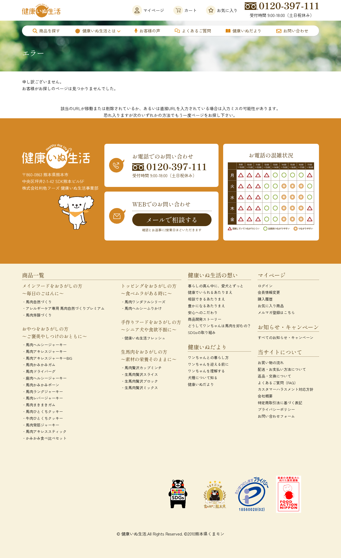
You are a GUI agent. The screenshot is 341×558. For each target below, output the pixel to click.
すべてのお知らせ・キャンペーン (285, 337)
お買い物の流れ (271, 362)
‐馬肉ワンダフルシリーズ (143, 302)
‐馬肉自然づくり (37, 302)
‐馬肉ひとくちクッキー (42, 411)
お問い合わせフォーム (276, 416)
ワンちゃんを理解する (206, 371)
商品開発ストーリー (204, 319)
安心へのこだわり (203, 312)
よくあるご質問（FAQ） (278, 382)
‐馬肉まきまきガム (38, 404)
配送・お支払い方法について (282, 369)
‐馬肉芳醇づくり (37, 315)
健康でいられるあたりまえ (210, 292)
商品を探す (49, 31)
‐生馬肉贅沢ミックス (139, 387)
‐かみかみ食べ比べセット (44, 438)
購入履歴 (265, 299)
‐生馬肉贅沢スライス (139, 374)
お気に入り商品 (271, 305)
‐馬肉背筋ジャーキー (40, 425)
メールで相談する (172, 219)
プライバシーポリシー (276, 409)
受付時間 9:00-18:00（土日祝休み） (282, 15)
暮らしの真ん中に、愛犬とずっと (216, 286)
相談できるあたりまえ (206, 299)
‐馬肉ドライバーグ (38, 371)
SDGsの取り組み (202, 332)
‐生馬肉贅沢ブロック (139, 381)
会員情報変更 (269, 292)
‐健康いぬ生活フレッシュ (143, 338)
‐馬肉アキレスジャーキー (44, 351)
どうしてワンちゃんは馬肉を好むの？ (219, 325)
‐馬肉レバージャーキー (42, 398)
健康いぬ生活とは (99, 31)
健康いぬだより (247, 31)
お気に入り (227, 10)
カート (190, 10)
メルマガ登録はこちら (276, 312)
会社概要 (265, 396)
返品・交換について (274, 376)
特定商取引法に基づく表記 (280, 402)
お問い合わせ (295, 31)
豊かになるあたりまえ (206, 305)
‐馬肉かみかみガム (38, 364)
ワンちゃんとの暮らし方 (208, 357)
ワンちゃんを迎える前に (208, 364)
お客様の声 (149, 31)
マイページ (153, 10)
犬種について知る (203, 377)
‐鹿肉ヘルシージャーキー (44, 378)
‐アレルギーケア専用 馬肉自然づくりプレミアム (63, 308)
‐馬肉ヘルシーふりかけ (141, 308)
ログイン (265, 286)
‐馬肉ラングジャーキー (42, 391)
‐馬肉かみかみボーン (40, 385)
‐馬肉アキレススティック (44, 431)
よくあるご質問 (196, 31)
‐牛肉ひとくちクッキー (42, 418)
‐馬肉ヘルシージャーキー (44, 344)
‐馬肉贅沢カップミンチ (141, 367)
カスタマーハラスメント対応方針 (285, 389)
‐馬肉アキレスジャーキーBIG (47, 358)
